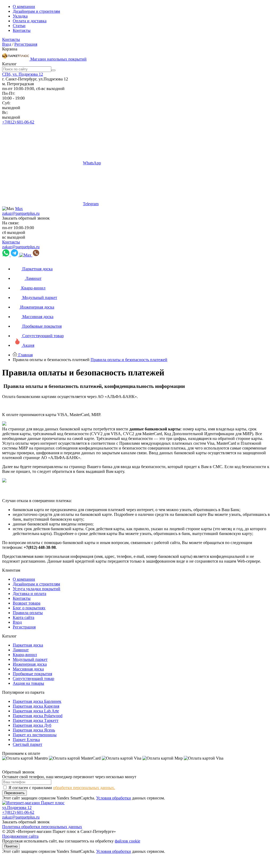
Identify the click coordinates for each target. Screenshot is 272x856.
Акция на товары (28, 683)
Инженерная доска (30, 664)
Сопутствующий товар (33, 678)
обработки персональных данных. (84, 787)
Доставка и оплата (29, 593)
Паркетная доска (28, 645)
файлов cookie (127, 841)
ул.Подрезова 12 (17, 807)
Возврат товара (26, 603)
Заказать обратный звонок (26, 218)
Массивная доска (28, 669)
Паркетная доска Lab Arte (36, 711)
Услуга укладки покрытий (36, 589)
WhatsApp (92, 163)
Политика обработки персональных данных (42, 826)
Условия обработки (113, 798)
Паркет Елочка (26, 739)
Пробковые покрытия (32, 673)
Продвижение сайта (20, 836)
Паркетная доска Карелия (36, 706)
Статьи (19, 25)
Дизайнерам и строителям (36, 11)
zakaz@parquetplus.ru (21, 213)
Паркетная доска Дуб (32, 725)
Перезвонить (14, 793)
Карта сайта (23, 617)
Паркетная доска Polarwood (37, 715)
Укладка (20, 16)
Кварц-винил (25, 654)
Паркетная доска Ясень (34, 730)
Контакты (22, 30)
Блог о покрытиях (29, 608)
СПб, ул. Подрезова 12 (22, 74)
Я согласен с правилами (61, 787)
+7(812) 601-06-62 (18, 122)
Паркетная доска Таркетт (35, 720)
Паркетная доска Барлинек (37, 701)
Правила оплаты (28, 612)
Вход (6, 44)
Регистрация (25, 44)
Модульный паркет (30, 659)
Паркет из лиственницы (35, 735)
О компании (24, 6)
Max (19, 208)
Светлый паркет (27, 744)
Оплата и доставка (29, 21)
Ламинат (21, 650)
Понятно (11, 846)
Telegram (91, 204)
